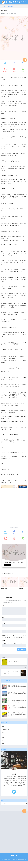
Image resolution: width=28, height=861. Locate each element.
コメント (4, 605)
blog (3, 726)
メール (4, 623)
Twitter (14, 794)
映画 (3, 737)
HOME (15, 855)
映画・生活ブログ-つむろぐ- (15, 2)
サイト (3, 629)
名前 (3, 617)
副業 (3, 732)
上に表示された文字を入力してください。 (12, 643)
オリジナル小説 (11, 571)
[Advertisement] (14, 507)
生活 (3, 743)
